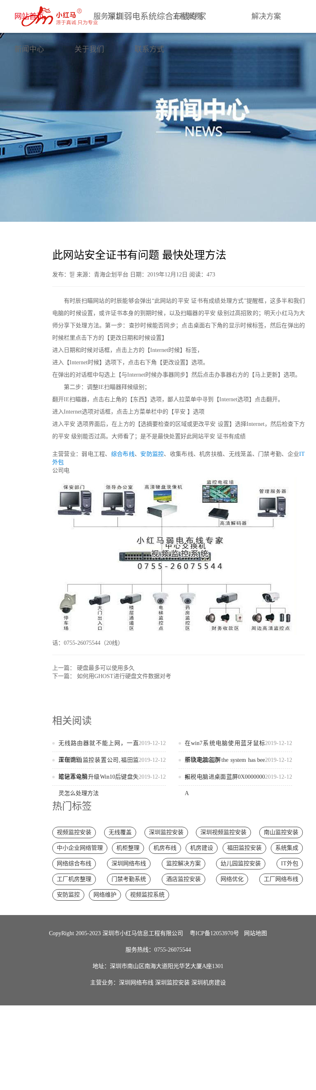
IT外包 (289, 863)
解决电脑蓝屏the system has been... (238, 768)
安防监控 (152, 454)
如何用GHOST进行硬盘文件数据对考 (124, 676)
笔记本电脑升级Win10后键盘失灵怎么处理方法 (112, 785)
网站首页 (29, 16)
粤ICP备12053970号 (214, 933)
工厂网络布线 (281, 879)
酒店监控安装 (183, 879)
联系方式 (149, 49)
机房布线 (165, 848)
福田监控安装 (244, 848)
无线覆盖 (120, 832)
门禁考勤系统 (129, 879)
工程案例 (187, 16)
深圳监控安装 (166, 832)
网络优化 (232, 879)
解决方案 (266, 16)
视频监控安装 (74, 832)
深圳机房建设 (208, 983)
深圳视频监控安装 (223, 832)
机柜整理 (127, 848)
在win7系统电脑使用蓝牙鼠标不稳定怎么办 (238, 751)
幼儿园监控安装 (241, 863)
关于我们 (89, 49)
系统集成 (286, 848)
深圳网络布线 (129, 863)
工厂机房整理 (74, 879)
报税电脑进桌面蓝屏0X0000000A (238, 785)
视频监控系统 (147, 895)
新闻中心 (29, 49)
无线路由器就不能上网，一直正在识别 (112, 751)
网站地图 (255, 933)
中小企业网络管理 (80, 848)
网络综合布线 (74, 863)
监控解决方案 (183, 863)
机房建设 (201, 848)
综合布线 (123, 454)
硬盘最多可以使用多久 (106, 668)
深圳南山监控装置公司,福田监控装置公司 (112, 768)
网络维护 (104, 895)
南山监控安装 (281, 832)
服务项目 (108, 16)
